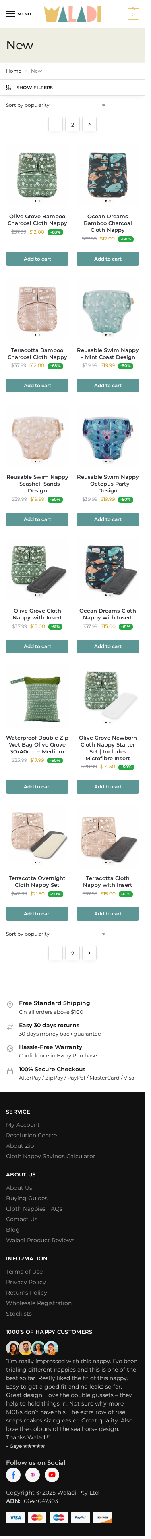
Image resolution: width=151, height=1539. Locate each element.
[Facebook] (13, 1475)
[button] (132, 14)
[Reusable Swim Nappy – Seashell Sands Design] (37, 436)
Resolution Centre (31, 1135)
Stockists (19, 1313)
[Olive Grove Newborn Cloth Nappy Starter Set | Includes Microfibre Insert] (108, 696)
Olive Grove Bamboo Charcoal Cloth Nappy (37, 219)
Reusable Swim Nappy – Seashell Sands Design (37, 483)
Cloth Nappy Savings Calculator (50, 1156)
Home (13, 71)
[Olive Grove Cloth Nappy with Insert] (37, 569)
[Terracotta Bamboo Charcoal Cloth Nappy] (37, 309)
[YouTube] (52, 1475)
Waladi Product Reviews (40, 1240)
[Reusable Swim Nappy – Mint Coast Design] (108, 309)
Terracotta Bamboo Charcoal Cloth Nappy (37, 353)
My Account (23, 1124)
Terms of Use (24, 1271)
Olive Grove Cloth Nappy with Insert (37, 614)
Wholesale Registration (39, 1303)
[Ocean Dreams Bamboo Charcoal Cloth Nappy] (108, 175)
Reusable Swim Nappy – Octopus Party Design (108, 483)
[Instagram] (32, 1475)
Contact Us (21, 1219)
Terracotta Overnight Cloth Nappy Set (37, 881)
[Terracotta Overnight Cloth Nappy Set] (37, 837)
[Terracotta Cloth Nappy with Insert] (108, 837)
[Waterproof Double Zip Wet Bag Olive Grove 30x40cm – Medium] (37, 696)
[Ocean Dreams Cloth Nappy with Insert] (108, 569)
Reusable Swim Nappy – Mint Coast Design (108, 353)
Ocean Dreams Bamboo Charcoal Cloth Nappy (108, 223)
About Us (19, 1187)
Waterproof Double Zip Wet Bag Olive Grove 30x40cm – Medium (37, 744)
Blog (13, 1229)
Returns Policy (26, 1292)
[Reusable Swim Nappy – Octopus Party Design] (108, 436)
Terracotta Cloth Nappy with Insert (107, 881)
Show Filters (35, 87)
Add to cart (37, 259)
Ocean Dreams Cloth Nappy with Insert (107, 614)
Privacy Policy (26, 1282)
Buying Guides (27, 1198)
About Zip (20, 1145)
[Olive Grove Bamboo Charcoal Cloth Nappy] (37, 175)
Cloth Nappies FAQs (34, 1208)
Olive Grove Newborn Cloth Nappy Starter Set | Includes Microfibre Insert (108, 747)
